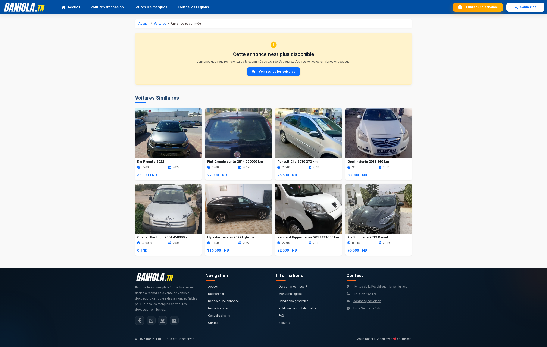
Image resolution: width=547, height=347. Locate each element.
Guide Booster (218, 308)
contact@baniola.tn (367, 301)
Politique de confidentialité (297, 308)
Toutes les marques (150, 7)
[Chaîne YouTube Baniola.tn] (174, 320)
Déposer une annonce (223, 301)
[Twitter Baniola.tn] (162, 320)
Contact (214, 323)
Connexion (528, 7)
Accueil (74, 7)
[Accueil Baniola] (26, 7)
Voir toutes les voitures (277, 72)
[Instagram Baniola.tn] (151, 320)
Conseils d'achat (219, 316)
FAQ (281, 316)
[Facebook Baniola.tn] (139, 320)
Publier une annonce (482, 7)
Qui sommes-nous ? (293, 286)
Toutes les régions (193, 7)
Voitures (160, 23)
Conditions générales (293, 301)
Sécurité (284, 323)
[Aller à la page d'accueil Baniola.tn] (156, 277)
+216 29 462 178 (365, 294)
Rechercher (216, 294)
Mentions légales (291, 294)
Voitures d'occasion (107, 7)
